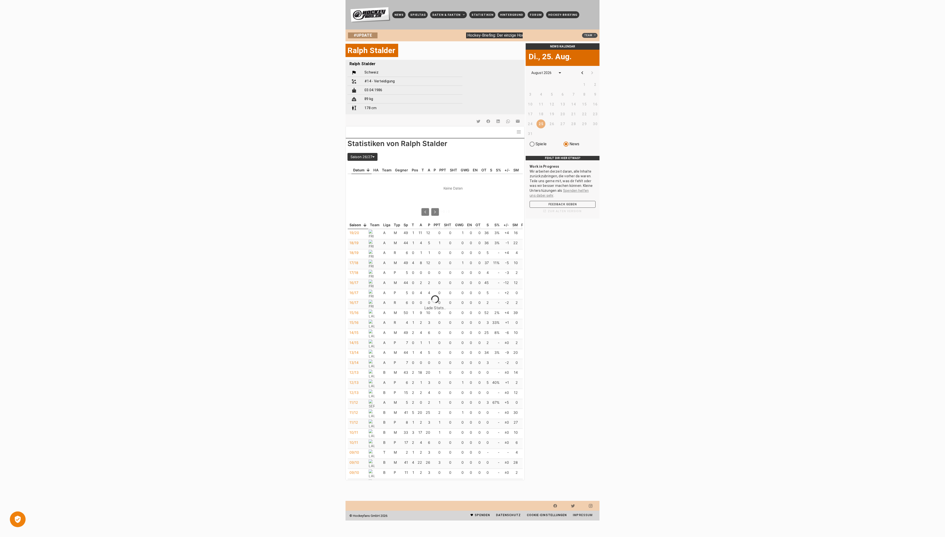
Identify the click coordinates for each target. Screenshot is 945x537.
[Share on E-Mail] (518, 121)
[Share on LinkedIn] (498, 121)
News (574, 144)
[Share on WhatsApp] (508, 121)
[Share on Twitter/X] (478, 121)
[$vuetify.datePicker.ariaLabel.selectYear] (559, 72)
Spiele (541, 144)
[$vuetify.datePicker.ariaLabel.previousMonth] (582, 72)
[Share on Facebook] (488, 121)
